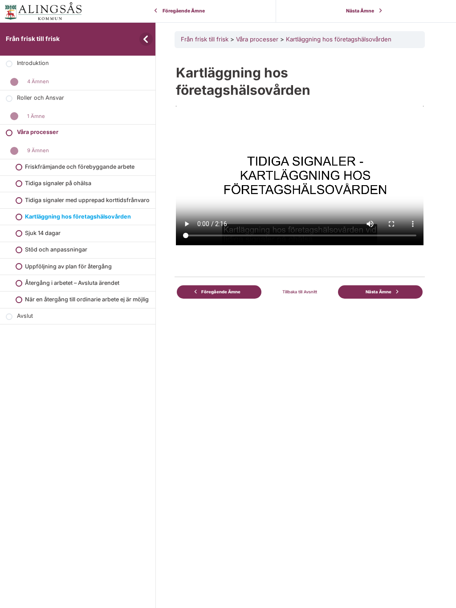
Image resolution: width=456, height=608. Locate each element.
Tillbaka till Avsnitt (299, 291)
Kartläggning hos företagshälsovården (338, 39)
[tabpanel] (300, 149)
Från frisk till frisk (33, 38)
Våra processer (257, 39)
